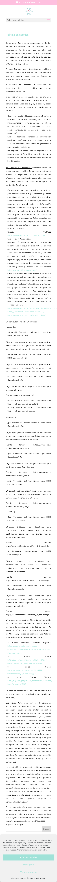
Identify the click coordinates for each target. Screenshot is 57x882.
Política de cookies (18, 878)
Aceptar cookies (28, 857)
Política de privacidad (36, 878)
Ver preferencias (28, 872)
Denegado (28, 865)
